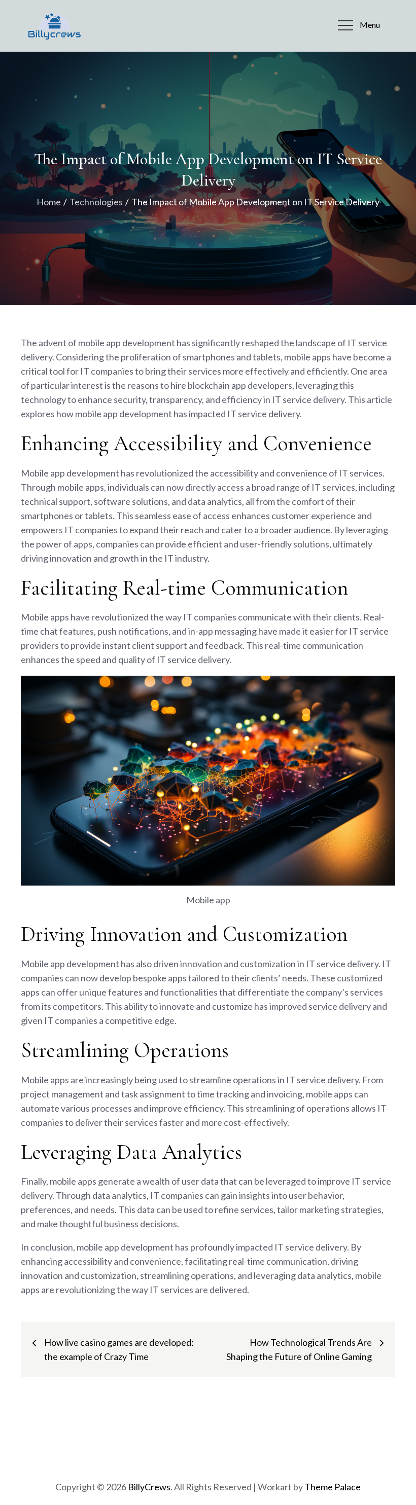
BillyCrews (149, 1486)
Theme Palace (332, 1486)
